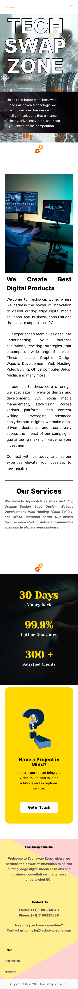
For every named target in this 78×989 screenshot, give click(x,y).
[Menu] (71, 7)
